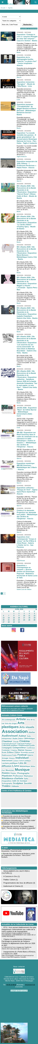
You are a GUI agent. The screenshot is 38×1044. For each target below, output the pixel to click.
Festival (22, 754)
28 (9, 622)
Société (28, 783)
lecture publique (25, 760)
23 (19, 620)
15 (14, 618)
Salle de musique (19, 781)
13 (3, 618)
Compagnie (7, 748)
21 (9, 620)
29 (14, 622)
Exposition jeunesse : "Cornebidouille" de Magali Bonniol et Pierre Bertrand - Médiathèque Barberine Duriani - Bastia (26, 110)
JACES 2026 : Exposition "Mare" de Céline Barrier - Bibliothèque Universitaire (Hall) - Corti (27, 412)
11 (29, 615)
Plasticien (7, 775)
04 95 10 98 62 (11, 985)
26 (34, 620)
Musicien (10, 770)
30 (19, 622)
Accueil (3, 8)
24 (24, 620)
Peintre (6, 773)
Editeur (10, 752)
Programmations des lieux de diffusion (17, 883)
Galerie (30, 755)
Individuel (22, 757)
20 (3, 620)
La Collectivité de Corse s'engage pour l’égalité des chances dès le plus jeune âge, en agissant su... (17, 948)
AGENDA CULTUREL (19, 607)
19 (34, 618)
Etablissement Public (9, 755)
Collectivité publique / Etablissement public (18, 745)
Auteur (22, 735)
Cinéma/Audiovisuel (9, 744)
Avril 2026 (19, 609)
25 (29, 620)
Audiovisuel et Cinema (12, 886)
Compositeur (19, 747)
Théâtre (6, 786)
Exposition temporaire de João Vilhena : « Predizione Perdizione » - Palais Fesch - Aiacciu (27, 165)
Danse (21, 750)
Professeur (18, 776)
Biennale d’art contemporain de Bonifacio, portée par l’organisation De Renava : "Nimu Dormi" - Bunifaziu (18, 852)
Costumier (6, 750)
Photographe (23, 773)
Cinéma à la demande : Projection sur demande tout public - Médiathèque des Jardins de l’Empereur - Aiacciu (27, 515)
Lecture (16, 760)
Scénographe (7, 783)
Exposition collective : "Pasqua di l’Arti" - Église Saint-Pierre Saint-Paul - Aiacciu (27, 491)
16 (19, 618)
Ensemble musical (27, 752)
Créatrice (14, 750)
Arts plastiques (13, 725)
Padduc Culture (9, 880)
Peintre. (13, 773)
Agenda (10, 8)
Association (15, 731)
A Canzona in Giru (10, 876)
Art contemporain (8, 719)
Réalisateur (28, 776)
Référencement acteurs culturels (15, 706)
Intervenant (7, 760)
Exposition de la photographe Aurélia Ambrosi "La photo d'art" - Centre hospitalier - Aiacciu (27, 61)
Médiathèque (25, 766)
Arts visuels (26, 727)
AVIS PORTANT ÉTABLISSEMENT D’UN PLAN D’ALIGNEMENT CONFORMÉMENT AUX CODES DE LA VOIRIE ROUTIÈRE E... (18, 935)
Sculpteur (18, 783)
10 (24, 615)
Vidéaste (15, 786)
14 (9, 618)
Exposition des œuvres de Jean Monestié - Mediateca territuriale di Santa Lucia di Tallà (16, 814)
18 (29, 618)
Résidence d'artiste (12, 778)
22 (14, 620)
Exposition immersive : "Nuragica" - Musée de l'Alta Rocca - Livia (26, 84)
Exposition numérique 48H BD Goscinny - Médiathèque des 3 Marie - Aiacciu (27, 466)
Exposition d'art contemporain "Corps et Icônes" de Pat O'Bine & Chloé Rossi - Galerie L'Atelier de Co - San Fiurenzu (26, 542)
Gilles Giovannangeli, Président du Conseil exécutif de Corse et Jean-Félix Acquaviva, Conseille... (18, 956)
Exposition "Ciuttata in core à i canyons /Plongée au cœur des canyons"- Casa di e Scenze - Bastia (27, 38)
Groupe (5, 758)
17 (24, 618)
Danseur (28, 750)
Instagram (14, 633)
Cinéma (24, 741)
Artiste (21, 719)
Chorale (16, 741)
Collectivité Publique (24, 744)
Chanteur (7, 741)
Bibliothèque (29, 738)
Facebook (23, 633)
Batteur (21, 738)
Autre (15, 738)
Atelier (31, 732)
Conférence (31, 748)
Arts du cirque (11, 723)
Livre (15, 765)
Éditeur (17, 752)
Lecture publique (10, 763)
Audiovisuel (10, 735)
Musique (22, 770)
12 (34, 615)
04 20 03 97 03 (30, 985)
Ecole (4, 752)
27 (3, 622)
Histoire (12, 758)
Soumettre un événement (28, 28)
